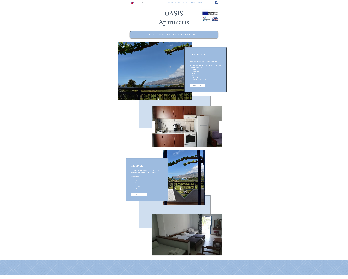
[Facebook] (216, 2)
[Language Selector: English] (137, 3)
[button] (187, 126)
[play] (217, 108)
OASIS (174, 13)
